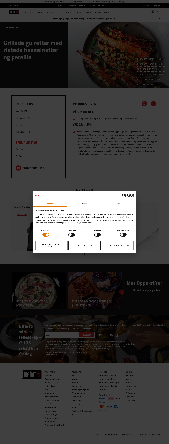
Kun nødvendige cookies (51, 245)
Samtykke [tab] (50, 203)
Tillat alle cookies (118, 245)
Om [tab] (118, 203)
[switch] (71, 235)
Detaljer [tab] (84, 203)
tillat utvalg (84, 245)
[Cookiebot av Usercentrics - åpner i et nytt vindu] (124, 195)
